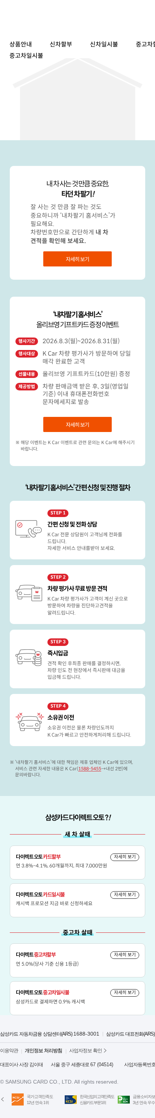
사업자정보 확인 (85, 1050)
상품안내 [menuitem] (20, 44)
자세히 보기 (77, 259)
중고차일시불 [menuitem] (26, 56)
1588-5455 (89, 768)
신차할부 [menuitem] (61, 44)
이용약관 (9, 1050)
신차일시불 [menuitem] (104, 44)
